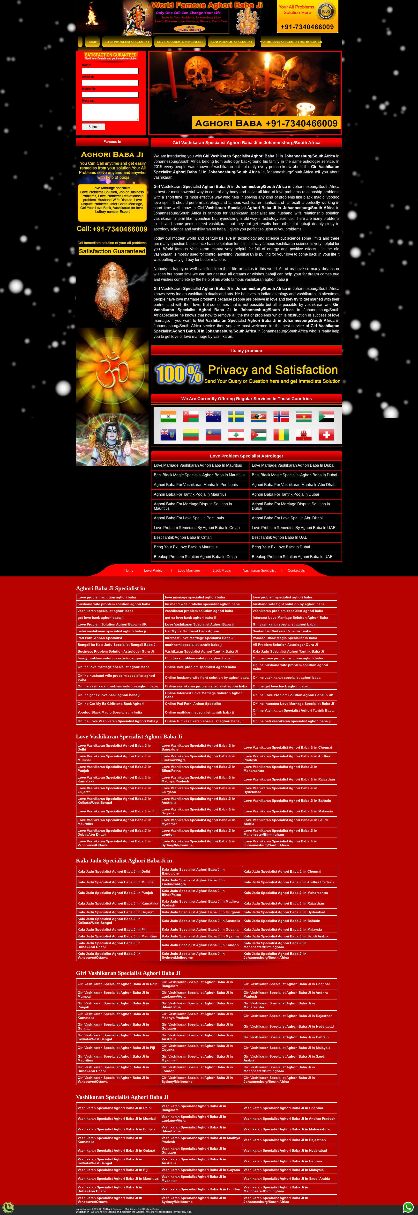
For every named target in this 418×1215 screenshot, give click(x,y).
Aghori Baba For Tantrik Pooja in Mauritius (190, 494)
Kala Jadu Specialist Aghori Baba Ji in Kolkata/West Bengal (109, 921)
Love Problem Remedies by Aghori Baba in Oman (197, 528)
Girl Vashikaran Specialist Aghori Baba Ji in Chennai (287, 984)
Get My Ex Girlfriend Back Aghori (192, 631)
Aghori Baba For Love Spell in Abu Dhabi (287, 518)
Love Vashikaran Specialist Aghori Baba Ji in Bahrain (287, 801)
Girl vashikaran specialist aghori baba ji (285, 624)
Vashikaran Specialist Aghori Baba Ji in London (201, 1189)
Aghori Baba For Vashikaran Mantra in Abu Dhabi (294, 485)
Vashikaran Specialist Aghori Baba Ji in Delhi (115, 1108)
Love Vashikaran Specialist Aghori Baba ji (199, 624)
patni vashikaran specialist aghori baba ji (112, 631)
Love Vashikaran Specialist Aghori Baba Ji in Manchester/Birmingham (280, 832)
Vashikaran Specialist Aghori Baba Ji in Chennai (283, 1108)
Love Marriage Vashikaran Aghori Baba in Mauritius (198, 465)
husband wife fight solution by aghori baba (289, 604)
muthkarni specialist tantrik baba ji (193, 645)
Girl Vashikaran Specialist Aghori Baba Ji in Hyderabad (289, 1026)
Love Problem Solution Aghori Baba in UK (112, 624)
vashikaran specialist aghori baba (106, 611)
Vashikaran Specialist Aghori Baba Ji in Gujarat (116, 1150)
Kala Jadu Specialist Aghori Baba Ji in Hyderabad (284, 912)
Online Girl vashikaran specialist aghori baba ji (203, 721)
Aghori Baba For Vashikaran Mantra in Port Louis (196, 485)
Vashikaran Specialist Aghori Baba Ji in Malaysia (284, 1170)
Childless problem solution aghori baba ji (199, 658)
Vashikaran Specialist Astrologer (291, 42)
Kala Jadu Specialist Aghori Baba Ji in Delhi (114, 871)
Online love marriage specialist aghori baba (113, 667)
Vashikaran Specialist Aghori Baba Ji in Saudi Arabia (287, 1178)
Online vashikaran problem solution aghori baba (118, 686)
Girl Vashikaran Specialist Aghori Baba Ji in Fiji (116, 1048)
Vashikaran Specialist (259, 570)
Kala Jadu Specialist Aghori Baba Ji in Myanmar (201, 936)
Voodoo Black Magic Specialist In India (285, 638)
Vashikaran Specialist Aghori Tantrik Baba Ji (201, 651)
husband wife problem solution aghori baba (114, 604)
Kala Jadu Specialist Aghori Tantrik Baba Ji (288, 651)
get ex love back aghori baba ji (190, 617)
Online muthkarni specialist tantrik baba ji (199, 712)
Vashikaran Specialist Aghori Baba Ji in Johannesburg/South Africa (276, 1200)
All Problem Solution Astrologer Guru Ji (285, 645)
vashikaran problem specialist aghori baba (288, 611)
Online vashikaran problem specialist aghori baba (206, 686)
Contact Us (296, 570)
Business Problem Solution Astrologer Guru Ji (116, 651)
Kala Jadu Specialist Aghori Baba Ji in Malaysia (283, 929)
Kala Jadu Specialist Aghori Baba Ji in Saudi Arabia (286, 936)
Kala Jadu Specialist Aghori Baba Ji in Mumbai (116, 882)
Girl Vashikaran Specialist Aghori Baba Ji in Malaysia (287, 1048)
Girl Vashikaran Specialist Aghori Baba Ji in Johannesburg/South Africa (279, 1079)
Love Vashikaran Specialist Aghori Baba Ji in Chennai (288, 747)
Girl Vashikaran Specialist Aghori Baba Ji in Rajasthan (288, 1016)
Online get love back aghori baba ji (282, 686)
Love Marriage (189, 570)
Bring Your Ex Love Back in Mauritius (185, 547)
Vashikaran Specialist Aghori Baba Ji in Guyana (201, 1170)
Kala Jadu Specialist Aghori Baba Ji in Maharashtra (286, 893)
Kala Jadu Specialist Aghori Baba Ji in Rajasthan (284, 903)
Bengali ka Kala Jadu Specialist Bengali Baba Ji (117, 645)
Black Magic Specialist (231, 42)
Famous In (112, 142)
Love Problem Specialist (126, 42)
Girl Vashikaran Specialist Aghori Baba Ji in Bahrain (286, 1037)
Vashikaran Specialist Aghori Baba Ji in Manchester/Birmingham (276, 1189)
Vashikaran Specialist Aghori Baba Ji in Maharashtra (287, 1129)
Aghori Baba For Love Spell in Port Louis (189, 518)
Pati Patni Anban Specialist (100, 638)
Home (92, 42)
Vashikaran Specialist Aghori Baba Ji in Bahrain (283, 1161)
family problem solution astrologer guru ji (112, 658)
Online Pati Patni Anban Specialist (193, 704)
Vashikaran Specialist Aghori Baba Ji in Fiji (113, 1170)
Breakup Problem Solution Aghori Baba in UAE (292, 557)
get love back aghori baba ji (101, 617)
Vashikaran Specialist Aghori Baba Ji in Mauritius (118, 1178)
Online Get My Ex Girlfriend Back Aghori (111, 704)
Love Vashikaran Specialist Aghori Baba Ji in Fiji (117, 811)
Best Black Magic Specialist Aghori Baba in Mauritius (199, 475)
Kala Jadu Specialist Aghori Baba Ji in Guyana (200, 929)
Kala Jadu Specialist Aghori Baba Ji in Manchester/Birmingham (275, 945)
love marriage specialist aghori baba (195, 597)
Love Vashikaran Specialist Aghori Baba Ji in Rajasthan (289, 779)
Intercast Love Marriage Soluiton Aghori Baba (290, 617)
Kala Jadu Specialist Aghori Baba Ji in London (200, 945)
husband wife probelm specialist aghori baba (202, 604)
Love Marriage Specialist (180, 42)
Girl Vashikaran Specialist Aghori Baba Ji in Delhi (118, 984)
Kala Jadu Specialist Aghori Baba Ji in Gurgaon (201, 912)
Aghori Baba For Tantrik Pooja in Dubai (285, 494)
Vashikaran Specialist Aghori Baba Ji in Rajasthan (285, 1140)
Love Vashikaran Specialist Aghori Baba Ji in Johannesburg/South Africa (280, 843)
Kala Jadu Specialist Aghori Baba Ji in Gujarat (116, 912)
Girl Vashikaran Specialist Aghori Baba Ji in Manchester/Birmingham (279, 1069)
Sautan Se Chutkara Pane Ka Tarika (282, 631)
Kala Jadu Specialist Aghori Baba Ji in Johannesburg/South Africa (275, 955)
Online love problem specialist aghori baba (200, 667)
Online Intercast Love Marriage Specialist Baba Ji (293, 704)
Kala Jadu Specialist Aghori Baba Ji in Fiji (112, 929)
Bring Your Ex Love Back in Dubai (281, 547)
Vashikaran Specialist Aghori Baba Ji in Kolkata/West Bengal (110, 1161)
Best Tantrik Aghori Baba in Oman (183, 537)
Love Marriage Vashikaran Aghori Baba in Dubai (293, 465)
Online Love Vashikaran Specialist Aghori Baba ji (118, 721)
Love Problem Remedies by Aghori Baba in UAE (294, 528)
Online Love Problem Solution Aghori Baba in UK (293, 695)
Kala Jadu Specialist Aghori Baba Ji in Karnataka (118, 903)
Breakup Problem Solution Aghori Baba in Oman (195, 557)
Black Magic (221, 570)
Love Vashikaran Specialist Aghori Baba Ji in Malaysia (288, 811)
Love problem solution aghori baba (107, 597)
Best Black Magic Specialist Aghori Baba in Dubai (294, 475)
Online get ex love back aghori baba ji (109, 695)
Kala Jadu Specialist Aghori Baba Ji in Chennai (282, 871)
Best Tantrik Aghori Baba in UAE (279, 537)
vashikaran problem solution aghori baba (199, 611)
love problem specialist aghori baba (282, 597)
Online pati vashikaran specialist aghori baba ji (292, 721)
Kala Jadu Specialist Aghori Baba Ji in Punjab (115, 893)
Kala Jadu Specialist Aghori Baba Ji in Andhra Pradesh (289, 882)
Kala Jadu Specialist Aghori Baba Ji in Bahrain (282, 921)
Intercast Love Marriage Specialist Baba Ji (199, 638)
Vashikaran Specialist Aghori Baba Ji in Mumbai (117, 1118)
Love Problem (154, 570)
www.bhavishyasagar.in (175, 1209)
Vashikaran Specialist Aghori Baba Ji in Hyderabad (285, 1150)
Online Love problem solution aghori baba (288, 658)
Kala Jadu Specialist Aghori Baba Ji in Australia (201, 921)
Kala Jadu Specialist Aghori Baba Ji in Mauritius (117, 936)
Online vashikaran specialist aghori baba (287, 677)
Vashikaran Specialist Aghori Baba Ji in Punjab (116, 1129)
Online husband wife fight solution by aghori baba (207, 677)
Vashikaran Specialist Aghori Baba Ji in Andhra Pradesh (290, 1118)
